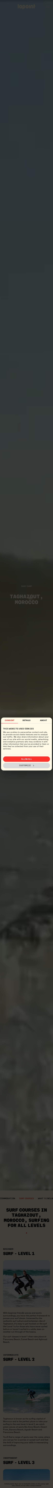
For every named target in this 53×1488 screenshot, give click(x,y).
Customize (25, 765)
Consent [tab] (9, 720)
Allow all (26, 759)
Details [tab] (27, 720)
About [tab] (43, 720)
